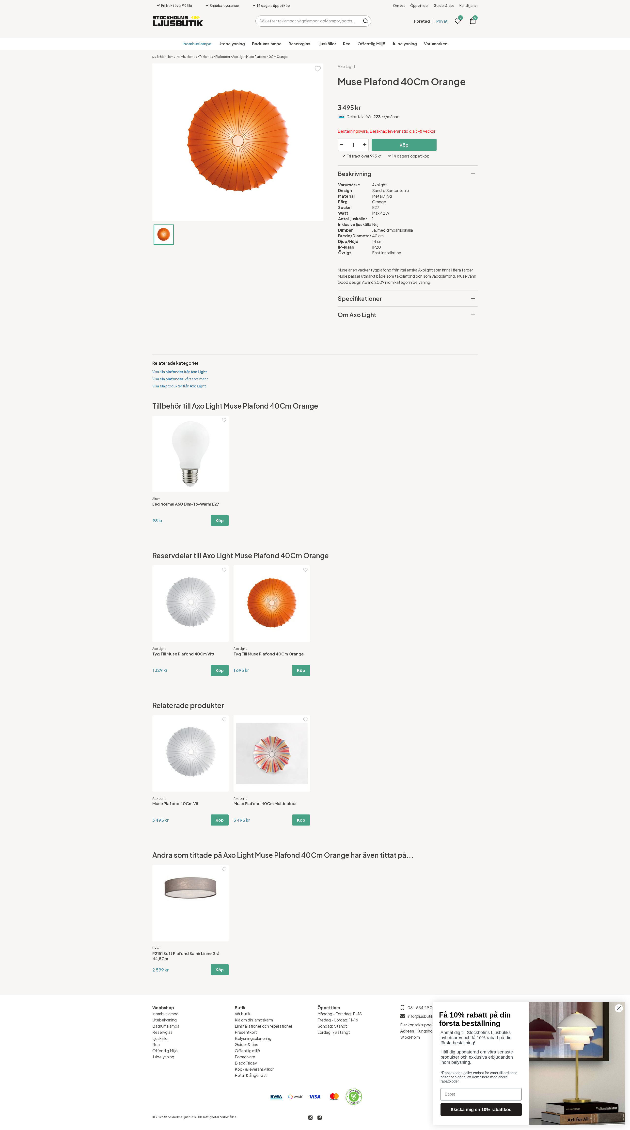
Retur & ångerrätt (251, 1075)
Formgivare (245, 1056)
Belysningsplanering (253, 1038)
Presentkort (246, 1032)
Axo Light (346, 66)
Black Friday (246, 1063)
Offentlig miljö (247, 1050)
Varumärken (435, 43)
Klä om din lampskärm (254, 1019)
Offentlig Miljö (371, 43)
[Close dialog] (618, 1008)
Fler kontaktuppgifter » (421, 1024)
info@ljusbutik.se (423, 1016)
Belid (156, 948)
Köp (404, 145)
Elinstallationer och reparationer (263, 1026)
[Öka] (365, 145)
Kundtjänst (468, 5)
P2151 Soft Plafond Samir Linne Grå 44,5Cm (186, 956)
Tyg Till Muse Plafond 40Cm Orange (269, 653)
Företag (422, 21)
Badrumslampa (267, 43)
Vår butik (242, 1013)
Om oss (399, 5)
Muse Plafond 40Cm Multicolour (265, 803)
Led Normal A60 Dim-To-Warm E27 (185, 504)
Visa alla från (179, 371)
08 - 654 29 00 (421, 1007)
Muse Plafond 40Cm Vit (175, 803)
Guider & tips (444, 5)
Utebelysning (232, 43)
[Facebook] (319, 1117)
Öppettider (419, 5)
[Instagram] (310, 1117)
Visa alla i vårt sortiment (180, 379)
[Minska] (342, 145)
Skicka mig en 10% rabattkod (481, 1109)
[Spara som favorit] (318, 68)
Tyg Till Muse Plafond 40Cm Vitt (183, 653)
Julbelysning (405, 43)
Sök (365, 21)
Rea (346, 43)
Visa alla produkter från (179, 386)
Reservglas (299, 43)
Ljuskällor (326, 43)
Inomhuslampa (197, 43)
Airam (156, 499)
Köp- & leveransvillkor (254, 1069)
